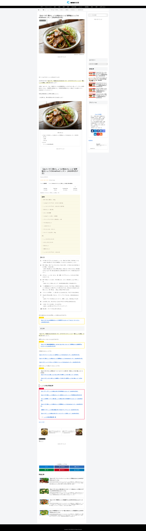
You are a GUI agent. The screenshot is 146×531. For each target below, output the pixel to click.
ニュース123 (98, 114)
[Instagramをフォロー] (103, 131)
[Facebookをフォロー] (98, 131)
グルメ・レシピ (42, 438)
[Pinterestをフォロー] (98, 134)
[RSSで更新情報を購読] (101, 134)
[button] (106, 15)
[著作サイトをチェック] (92, 131)
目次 (59, 132)
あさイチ (41, 441)
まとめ (44, 142)
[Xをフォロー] (95, 131)
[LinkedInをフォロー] (95, 134)
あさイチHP (41, 422)
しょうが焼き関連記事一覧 (50, 417)
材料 (45, 138)
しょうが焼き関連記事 (48, 144)
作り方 (45, 140)
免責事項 (91, 140)
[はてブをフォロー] (101, 131)
